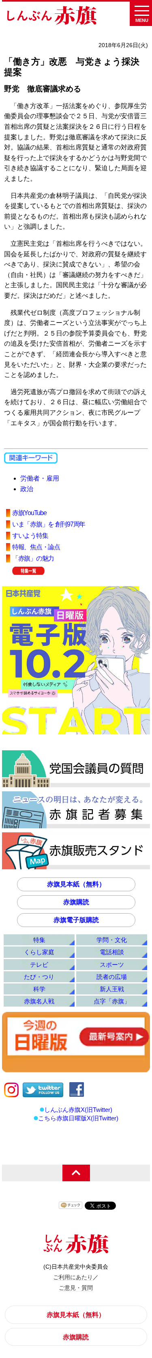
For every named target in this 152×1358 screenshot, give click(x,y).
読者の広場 (111, 976)
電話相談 (112, 952)
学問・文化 (111, 939)
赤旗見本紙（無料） (76, 884)
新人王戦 (112, 988)
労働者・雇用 (39, 478)
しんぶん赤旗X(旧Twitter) (78, 1109)
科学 (39, 988)
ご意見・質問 (76, 1287)
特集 (39, 939)
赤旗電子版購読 (76, 919)
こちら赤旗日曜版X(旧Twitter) (78, 1118)
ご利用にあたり (73, 1277)
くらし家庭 (39, 952)
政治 (26, 488)
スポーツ (112, 964)
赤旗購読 (76, 902)
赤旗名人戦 (39, 1001)
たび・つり (39, 976)
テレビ (39, 964)
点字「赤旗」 (112, 1001)
